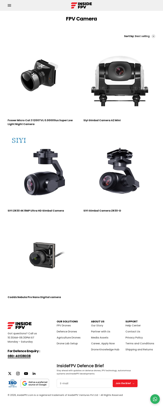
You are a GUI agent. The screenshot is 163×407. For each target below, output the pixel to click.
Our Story (97, 325)
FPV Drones (64, 325)
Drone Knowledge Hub (105, 349)
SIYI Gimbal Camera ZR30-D (102, 210)
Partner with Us (100, 331)
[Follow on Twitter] (10, 373)
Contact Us (132, 331)
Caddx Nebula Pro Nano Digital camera (34, 297)
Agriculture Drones (69, 337)
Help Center (133, 325)
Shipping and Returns (139, 349)
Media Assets (99, 337)
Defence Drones (67, 331)
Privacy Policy (134, 337)
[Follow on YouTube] (26, 373)
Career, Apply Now (103, 343)
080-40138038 (19, 356)
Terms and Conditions (139, 343)
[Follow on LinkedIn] (34, 373)
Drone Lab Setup (67, 343)
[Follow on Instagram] (18, 373)
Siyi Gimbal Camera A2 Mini (102, 120)
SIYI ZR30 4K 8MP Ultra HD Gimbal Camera (36, 210)
